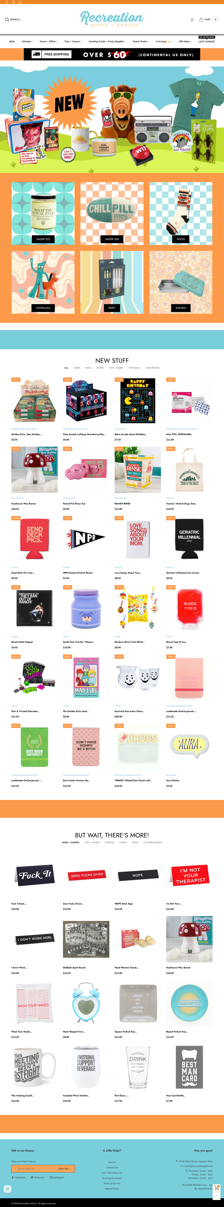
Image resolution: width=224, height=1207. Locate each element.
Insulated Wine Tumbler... (76, 1095)
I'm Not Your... (173, 903)
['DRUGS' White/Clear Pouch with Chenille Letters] (138, 747)
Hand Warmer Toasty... (127, 967)
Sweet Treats (140, 41)
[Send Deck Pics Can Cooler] (34, 539)
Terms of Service (112, 1183)
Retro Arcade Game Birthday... (131, 434)
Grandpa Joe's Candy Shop (24, 429)
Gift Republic (17, 498)
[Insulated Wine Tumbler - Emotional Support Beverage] (86, 1067)
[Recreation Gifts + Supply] (112, 19)
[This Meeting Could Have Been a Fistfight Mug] (34, 1067)
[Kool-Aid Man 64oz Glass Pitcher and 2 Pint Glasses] (138, 677)
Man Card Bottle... (176, 1095)
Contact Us (112, 1167)
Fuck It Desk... (19, 903)
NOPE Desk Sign (124, 903)
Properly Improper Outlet (179, 706)
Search (112, 1162)
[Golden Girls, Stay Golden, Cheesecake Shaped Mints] (34, 400)
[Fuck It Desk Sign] (34, 875)
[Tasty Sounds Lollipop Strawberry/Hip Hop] (86, 400)
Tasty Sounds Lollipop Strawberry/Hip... (84, 434)
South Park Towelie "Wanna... (78, 642)
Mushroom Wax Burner (23, 503)
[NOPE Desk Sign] (138, 875)
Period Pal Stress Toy (74, 503)
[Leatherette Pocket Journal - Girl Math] (189, 677)
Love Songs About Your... (128, 572)
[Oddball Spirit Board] (86, 939)
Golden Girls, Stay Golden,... (27, 434)
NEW (12, 41)
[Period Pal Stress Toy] (86, 470)
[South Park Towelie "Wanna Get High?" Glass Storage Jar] (86, 608)
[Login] (195, 19)
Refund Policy (112, 1188)
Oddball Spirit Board (74, 967)
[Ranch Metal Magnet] (34, 608)
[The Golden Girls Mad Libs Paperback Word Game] (86, 677)
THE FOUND (120, 429)
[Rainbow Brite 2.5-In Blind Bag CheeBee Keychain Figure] (138, 608)
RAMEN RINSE (122, 503)
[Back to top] (216, 1196)
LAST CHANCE (207, 41)
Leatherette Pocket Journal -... (181, 711)
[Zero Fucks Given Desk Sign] (86, 875)
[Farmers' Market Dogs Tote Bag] (189, 470)
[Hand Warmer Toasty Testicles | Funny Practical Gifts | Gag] (138, 939)
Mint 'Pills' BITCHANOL (179, 434)
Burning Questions (112, 1178)
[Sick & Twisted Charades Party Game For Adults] (34, 677)
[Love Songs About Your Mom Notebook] (138, 539)
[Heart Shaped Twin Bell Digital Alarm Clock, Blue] (86, 1003)
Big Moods (171, 775)
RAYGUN (169, 498)
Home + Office (47, 41)
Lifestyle (26, 41)
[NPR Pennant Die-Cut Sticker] (86, 539)
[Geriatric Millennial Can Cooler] (189, 539)
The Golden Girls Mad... (76, 711)
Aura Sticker (172, 780)
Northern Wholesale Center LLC (182, 429)
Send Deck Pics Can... (22, 572)
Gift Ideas (184, 41)
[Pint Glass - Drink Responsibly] (138, 1067)
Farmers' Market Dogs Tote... (181, 503)
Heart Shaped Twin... (74, 1031)
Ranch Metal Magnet (22, 642)
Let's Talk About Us (112, 1172)
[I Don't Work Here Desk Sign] (34, 939)
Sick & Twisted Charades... (25, 711)
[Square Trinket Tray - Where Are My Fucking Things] (138, 1003)
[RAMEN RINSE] (138, 470)
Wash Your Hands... (21, 1031)
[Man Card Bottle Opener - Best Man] (189, 1067)
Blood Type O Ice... (176, 642)
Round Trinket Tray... (177, 1031)
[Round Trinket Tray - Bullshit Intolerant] (189, 1003)
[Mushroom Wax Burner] (34, 470)
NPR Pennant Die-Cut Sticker (78, 572)
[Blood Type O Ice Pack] (189, 608)
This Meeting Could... (22, 1095)
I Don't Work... (19, 967)
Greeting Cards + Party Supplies (106, 41)
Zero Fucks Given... (73, 903)
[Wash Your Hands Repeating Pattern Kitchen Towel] (34, 1003)
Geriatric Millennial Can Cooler (182, 572)
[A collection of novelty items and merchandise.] (112, 120)
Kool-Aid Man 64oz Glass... (130, 711)
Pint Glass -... (122, 1095)
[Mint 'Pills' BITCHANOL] (189, 400)
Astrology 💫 (163, 41)
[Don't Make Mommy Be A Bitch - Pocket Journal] (86, 747)
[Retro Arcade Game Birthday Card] (138, 400)
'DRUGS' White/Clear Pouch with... (133, 780)
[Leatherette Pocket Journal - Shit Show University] (34, 747)
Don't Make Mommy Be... (76, 780)
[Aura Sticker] (189, 747)
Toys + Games (72, 41)
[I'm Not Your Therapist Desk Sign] (189, 875)
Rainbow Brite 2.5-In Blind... (130, 642)
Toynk (66, 637)
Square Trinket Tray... (126, 1031)
